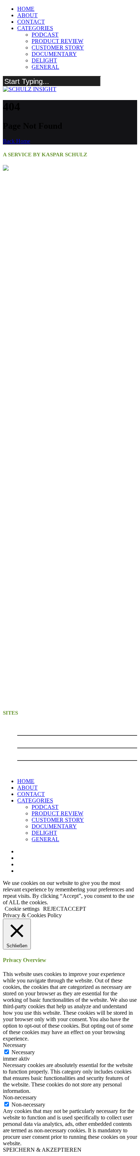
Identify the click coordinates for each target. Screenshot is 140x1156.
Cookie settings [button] (22, 909)
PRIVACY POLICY (39, 754)
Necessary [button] (14, 1045)
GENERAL (45, 67)
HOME (25, 9)
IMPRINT (28, 741)
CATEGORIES (35, 28)
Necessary (23, 1052)
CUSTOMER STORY (58, 47)
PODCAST (45, 35)
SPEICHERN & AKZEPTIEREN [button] (42, 1150)
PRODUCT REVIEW (57, 41)
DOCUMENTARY (54, 54)
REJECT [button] (53, 909)
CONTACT (31, 22)
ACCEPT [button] (75, 909)
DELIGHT (44, 60)
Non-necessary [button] (20, 1097)
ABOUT (27, 15)
